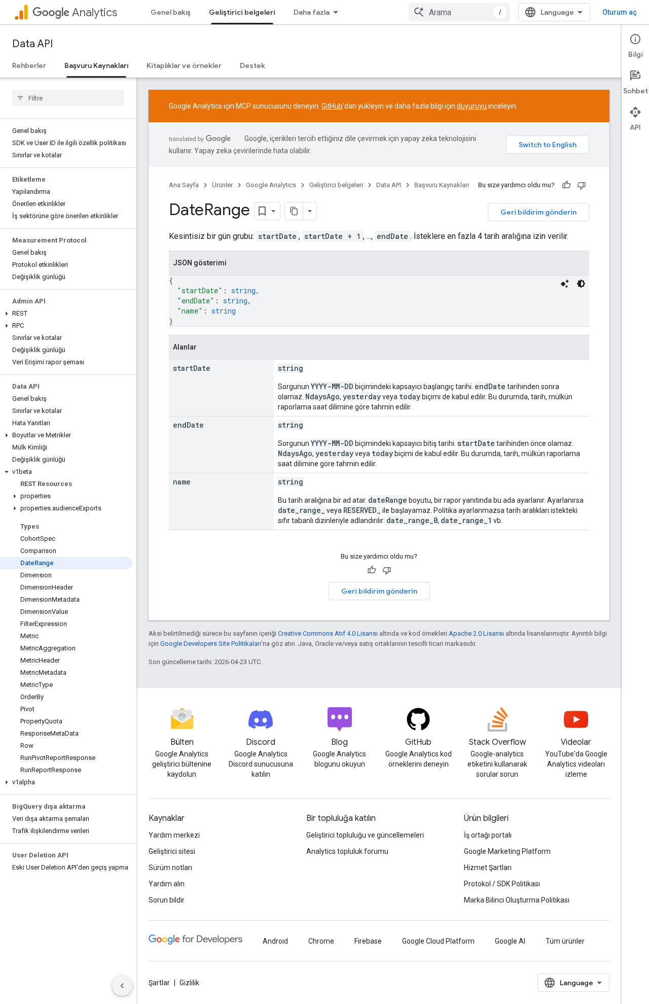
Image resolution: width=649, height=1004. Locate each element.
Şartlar (159, 983)
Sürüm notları (170, 867)
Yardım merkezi (174, 835)
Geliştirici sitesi (172, 851)
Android (275, 941)
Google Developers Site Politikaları (210, 643)
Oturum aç (619, 12)
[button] (66, 313)
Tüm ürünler (565, 941)
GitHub (332, 106)
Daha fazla (312, 12)
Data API (32, 44)
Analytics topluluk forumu (347, 851)
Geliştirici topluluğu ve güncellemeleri (365, 835)
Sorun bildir (167, 900)
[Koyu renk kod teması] (581, 283)
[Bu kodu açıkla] (565, 283)
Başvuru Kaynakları (96, 65)
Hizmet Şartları (488, 867)
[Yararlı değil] (581, 185)
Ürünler (222, 185)
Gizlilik (189, 983)
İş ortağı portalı (488, 835)
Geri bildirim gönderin (538, 212)
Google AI (510, 941)
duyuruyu (472, 106)
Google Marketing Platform (507, 851)
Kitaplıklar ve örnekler (184, 65)
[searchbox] (68, 98)
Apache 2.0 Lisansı (476, 633)
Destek (252, 65)
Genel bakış (171, 12)
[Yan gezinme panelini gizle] (122, 986)
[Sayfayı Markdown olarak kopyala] (294, 211)
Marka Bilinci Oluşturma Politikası (516, 900)
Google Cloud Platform (438, 941)
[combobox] (459, 12)
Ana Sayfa (184, 185)
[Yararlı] (566, 185)
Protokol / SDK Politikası (502, 884)
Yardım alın (167, 884)
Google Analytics (271, 185)
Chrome (321, 941)
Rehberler (29, 65)
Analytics (94, 12)
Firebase (368, 941)
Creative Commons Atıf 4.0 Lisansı (328, 633)
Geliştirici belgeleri (242, 12)
